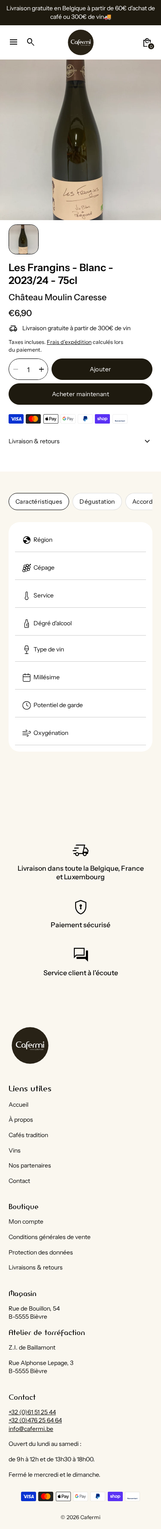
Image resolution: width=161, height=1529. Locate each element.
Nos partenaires (30, 1165)
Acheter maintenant (80, 394)
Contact (19, 1181)
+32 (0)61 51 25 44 (32, 1412)
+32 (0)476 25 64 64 (35, 1420)
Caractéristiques (38, 501)
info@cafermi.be (31, 1429)
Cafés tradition (28, 1135)
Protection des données (41, 1252)
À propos (21, 1119)
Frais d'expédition (69, 342)
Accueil (18, 1104)
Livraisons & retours (36, 1267)
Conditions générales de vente (50, 1237)
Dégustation (97, 501)
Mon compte (26, 1221)
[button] (24, 239)
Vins (15, 1150)
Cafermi (90, 1517)
